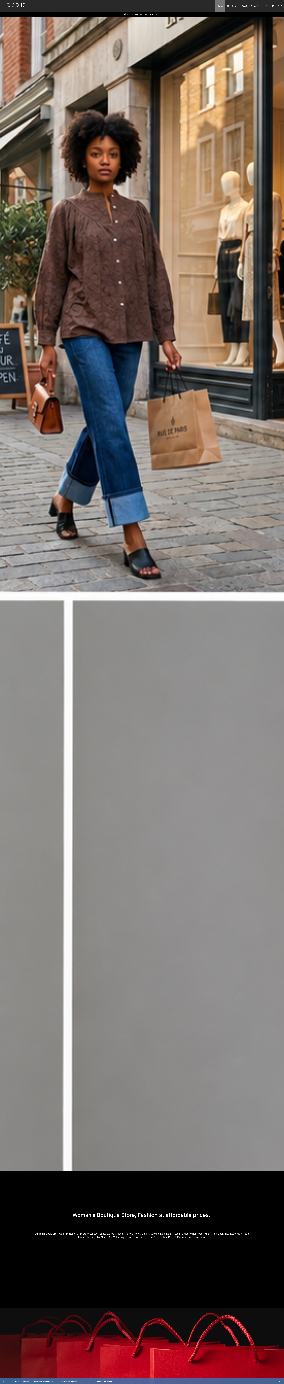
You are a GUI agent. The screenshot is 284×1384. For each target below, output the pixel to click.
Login (265, 6)
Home (220, 6)
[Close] (279, 1381)
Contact (254, 6)
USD (280, 6)
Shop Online (232, 6)
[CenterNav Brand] (15, 6)
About (244, 6)
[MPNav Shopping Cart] (272, 6)
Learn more (107, 1381)
